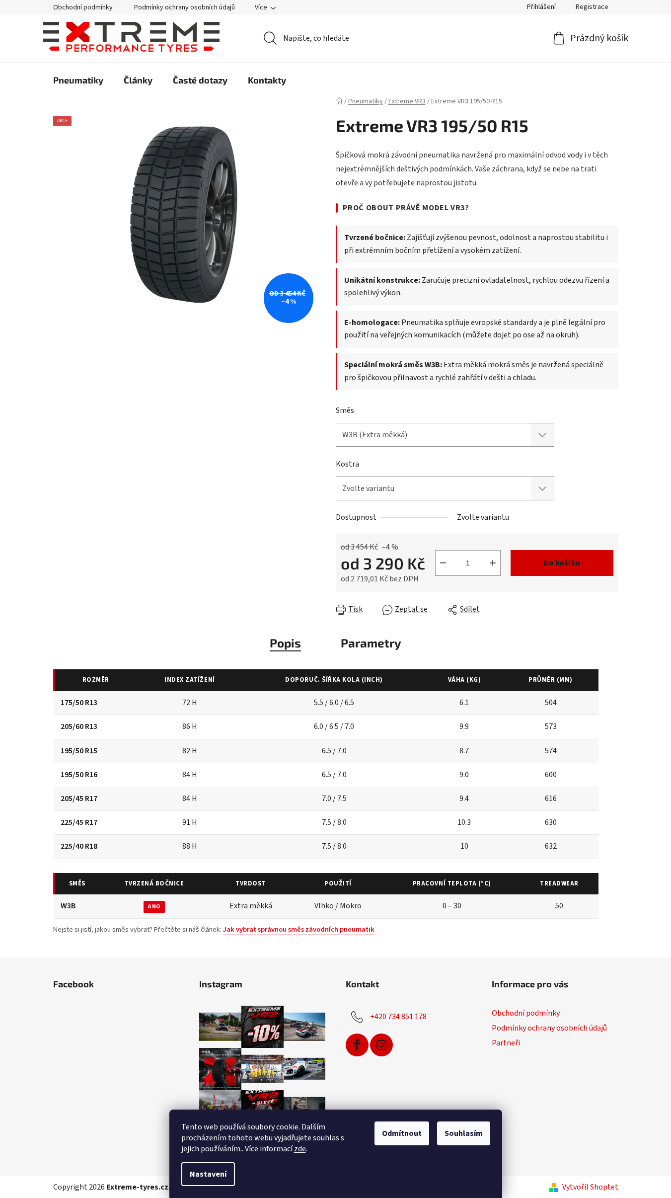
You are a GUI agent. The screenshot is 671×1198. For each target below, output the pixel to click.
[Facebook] (357, 1045)
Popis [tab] (285, 643)
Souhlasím (464, 1133)
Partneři (506, 1043)
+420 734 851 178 (398, 1016)
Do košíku (562, 563)
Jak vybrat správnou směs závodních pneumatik (298, 929)
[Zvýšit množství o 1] (492, 563)
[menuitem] (78, 80)
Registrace (592, 7)
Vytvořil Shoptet (590, 1187)
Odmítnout (402, 1133)
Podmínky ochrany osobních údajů (184, 7)
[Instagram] (381, 1045)
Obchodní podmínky (83, 7)
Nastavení (208, 1174)
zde (300, 1148)
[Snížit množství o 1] (443, 563)
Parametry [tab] (371, 643)
